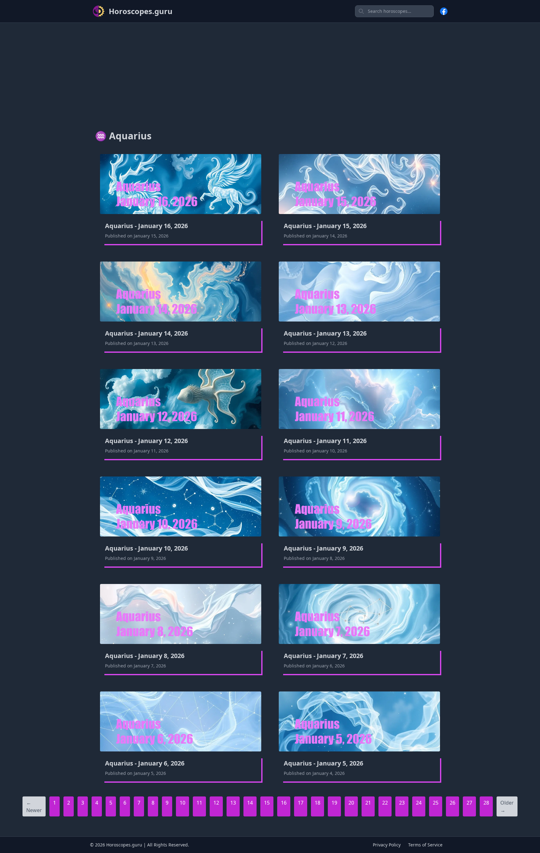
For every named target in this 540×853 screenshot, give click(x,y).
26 (452, 802)
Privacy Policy (387, 845)
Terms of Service (425, 845)
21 (368, 802)
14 (250, 802)
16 (284, 802)
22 (385, 802)
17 (300, 802)
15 (267, 802)
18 (317, 802)
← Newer (34, 806)
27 (469, 802)
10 (182, 802)
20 (351, 802)
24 (419, 802)
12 (216, 802)
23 (402, 802)
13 (233, 802)
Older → (507, 806)
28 (486, 802)
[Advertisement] (270, 71)
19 (334, 802)
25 (435, 802)
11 (199, 802)
